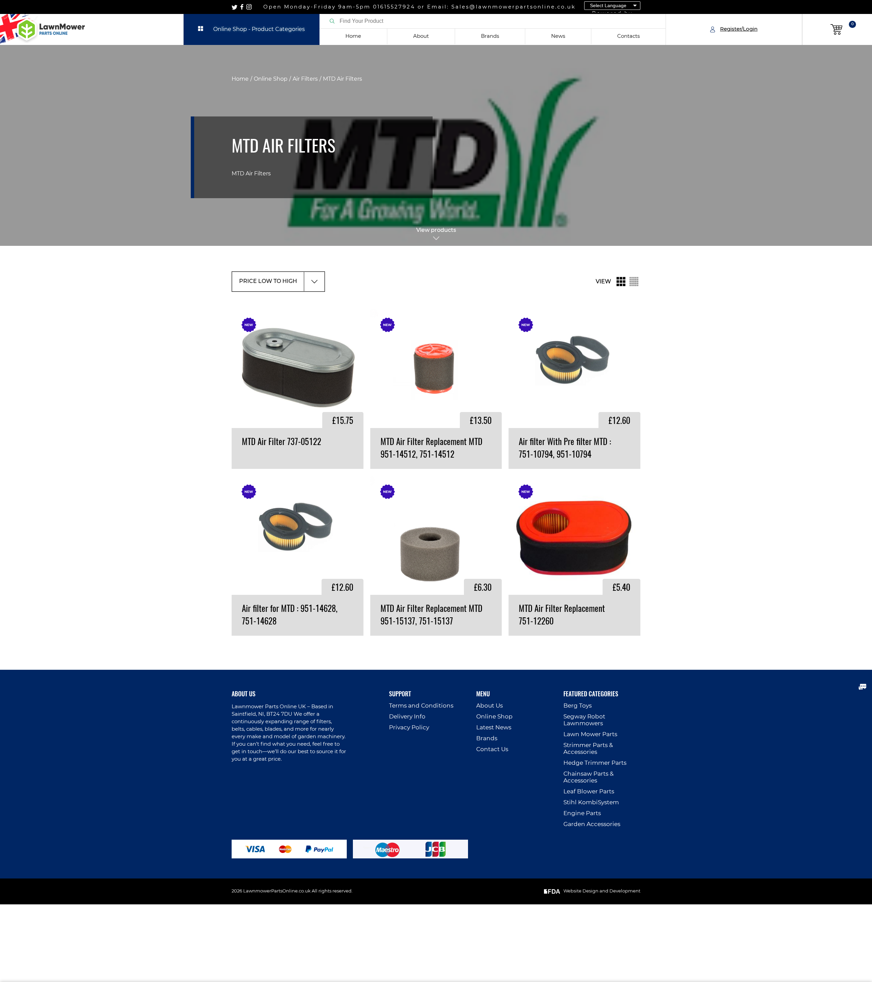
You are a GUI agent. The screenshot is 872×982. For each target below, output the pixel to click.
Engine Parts (582, 813)
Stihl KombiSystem (591, 802)
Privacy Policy (409, 727)
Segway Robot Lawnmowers (584, 720)
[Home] (91, 29)
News (558, 36)
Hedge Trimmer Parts (594, 763)
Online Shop (270, 79)
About (421, 36)
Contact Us (492, 749)
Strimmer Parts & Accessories (588, 748)
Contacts (628, 36)
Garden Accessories (591, 824)
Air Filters (305, 79)
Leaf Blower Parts (588, 791)
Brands (490, 36)
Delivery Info (407, 716)
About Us (489, 706)
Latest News (493, 727)
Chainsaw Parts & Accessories (588, 777)
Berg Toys (577, 706)
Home (353, 36)
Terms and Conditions (421, 706)
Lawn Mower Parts (590, 734)
